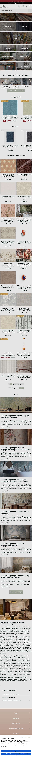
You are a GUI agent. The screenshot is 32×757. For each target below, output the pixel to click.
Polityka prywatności (25, 737)
